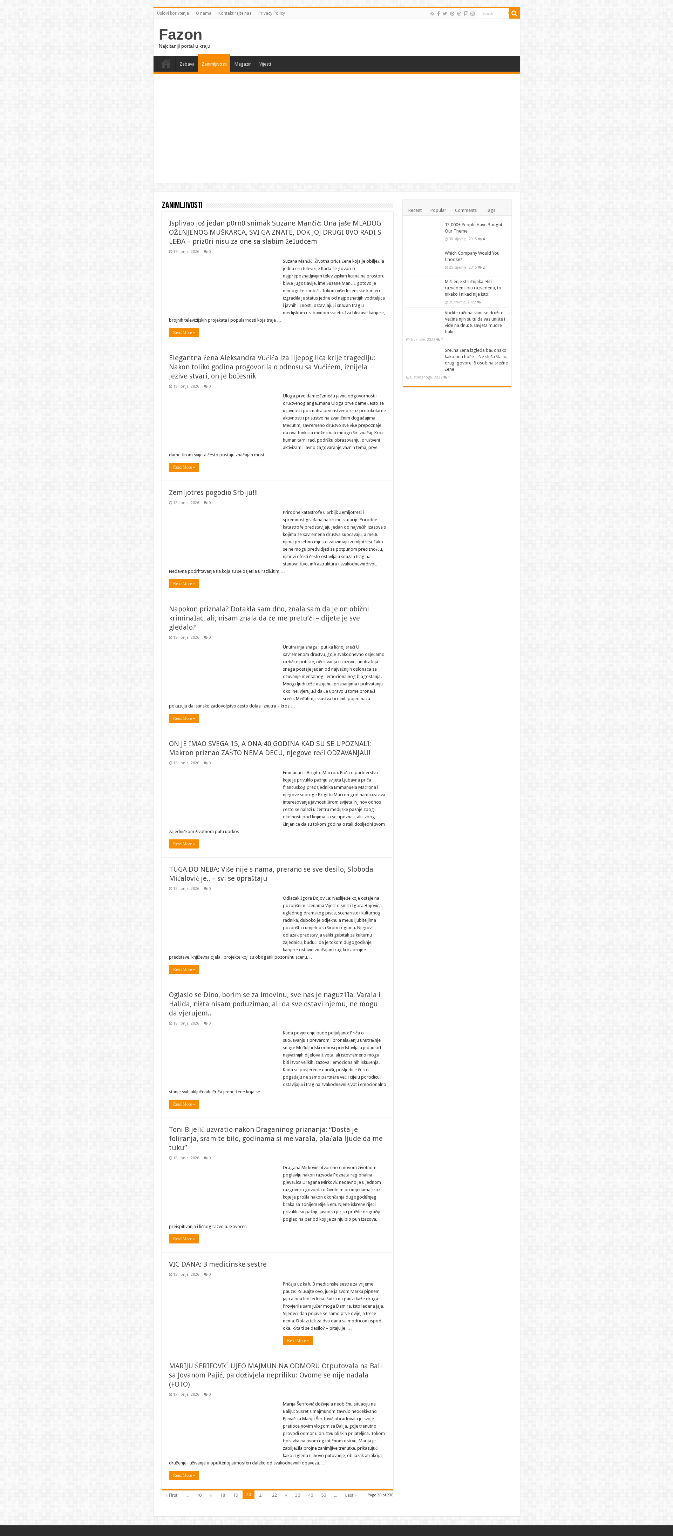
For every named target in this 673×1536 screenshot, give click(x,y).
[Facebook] (438, 13)
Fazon (180, 34)
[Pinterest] (452, 13)
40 (310, 1495)
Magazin (243, 64)
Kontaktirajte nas (234, 13)
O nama (203, 13)
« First (171, 1495)
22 (274, 1495)
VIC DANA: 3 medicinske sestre (218, 1264)
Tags (490, 210)
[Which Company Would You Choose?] (423, 262)
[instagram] (472, 13)
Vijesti (265, 64)
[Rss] (432, 13)
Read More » (184, 332)
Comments (466, 210)
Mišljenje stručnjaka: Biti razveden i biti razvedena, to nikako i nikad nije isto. (473, 288)
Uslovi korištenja (173, 13)
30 (297, 1495)
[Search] (514, 13)
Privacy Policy (271, 13)
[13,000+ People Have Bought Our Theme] (423, 234)
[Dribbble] (459, 13)
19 (235, 1495)
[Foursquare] (465, 13)
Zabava (187, 64)
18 (222, 1495)
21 (261, 1495)
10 (199, 1495)
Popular (438, 210)
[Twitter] (445, 13)
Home (166, 63)
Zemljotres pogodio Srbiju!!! (213, 492)
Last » (350, 1495)
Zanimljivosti (214, 64)
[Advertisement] (337, 130)
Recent (415, 210)
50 (323, 1495)
